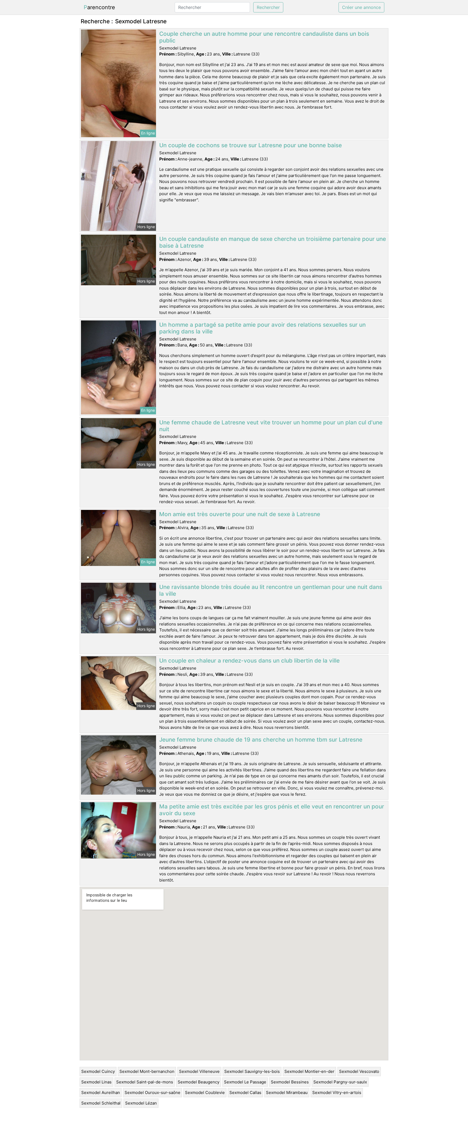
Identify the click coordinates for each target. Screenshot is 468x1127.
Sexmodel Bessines (290, 1082)
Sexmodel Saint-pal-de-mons (144, 1082)
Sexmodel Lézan (141, 1103)
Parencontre (99, 7)
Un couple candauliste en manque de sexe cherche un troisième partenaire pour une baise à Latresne (272, 242)
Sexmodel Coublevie (205, 1092)
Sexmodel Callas (245, 1092)
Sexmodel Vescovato (359, 1071)
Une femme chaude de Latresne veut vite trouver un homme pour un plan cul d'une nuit (270, 426)
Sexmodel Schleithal (101, 1103)
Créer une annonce (361, 7)
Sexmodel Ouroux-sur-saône (152, 1092)
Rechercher (268, 7)
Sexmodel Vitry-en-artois (336, 1092)
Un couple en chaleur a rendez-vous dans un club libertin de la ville (249, 660)
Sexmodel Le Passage (245, 1082)
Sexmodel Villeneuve (199, 1071)
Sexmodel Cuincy (98, 1071)
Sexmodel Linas (96, 1082)
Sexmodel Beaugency (198, 1082)
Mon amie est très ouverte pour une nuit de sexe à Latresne (239, 514)
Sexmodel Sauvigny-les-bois (252, 1071)
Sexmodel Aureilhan (100, 1092)
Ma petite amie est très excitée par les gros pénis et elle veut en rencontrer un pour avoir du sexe (271, 810)
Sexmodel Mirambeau (287, 1092)
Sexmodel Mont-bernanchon (146, 1071)
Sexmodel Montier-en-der (309, 1071)
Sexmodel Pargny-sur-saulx (340, 1082)
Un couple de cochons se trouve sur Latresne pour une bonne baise (250, 145)
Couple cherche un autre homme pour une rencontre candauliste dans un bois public (264, 37)
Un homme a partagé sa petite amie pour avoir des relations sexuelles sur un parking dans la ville (262, 328)
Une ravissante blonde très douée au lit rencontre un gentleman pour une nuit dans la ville (270, 590)
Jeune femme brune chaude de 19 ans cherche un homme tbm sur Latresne (260, 739)
